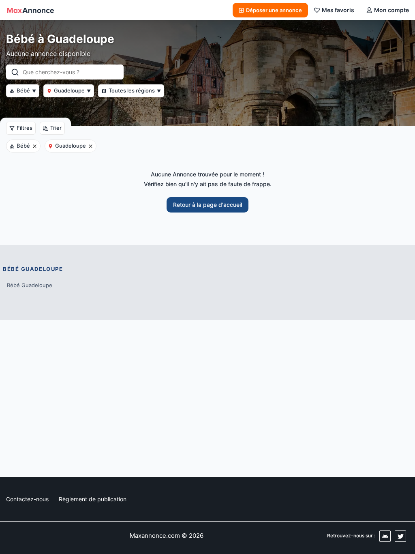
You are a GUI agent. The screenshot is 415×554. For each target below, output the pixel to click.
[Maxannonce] (30, 10)
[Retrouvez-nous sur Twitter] (400, 536)
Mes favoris (338, 9)
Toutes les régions (135, 90)
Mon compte (391, 9)
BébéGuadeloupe (29, 285)
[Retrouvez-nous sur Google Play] (385, 536)
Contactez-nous (27, 499)
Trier (56, 128)
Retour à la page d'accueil (207, 204)
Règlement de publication (92, 499)
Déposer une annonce (274, 10)
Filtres (24, 128)
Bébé (26, 90)
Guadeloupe (72, 90)
